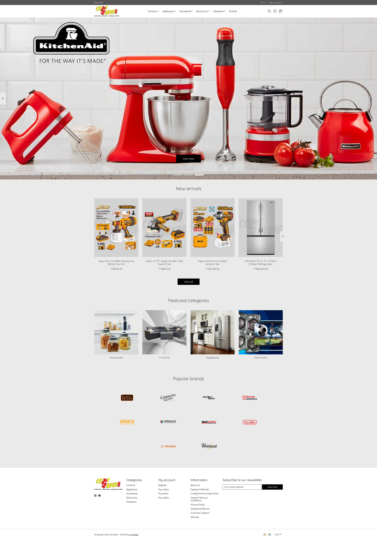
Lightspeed (134, 535)
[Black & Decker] (127, 398)
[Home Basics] (249, 398)
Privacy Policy (198, 504)
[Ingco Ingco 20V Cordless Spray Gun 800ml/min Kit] (116, 227)
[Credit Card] (269, 534)
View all (188, 281)
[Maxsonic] (209, 422)
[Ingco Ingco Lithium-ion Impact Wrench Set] (213, 227)
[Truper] (168, 447)
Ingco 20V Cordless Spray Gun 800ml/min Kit (116, 262)
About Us (195, 485)
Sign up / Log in (275, 2)
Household (116, 357)
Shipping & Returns (200, 508)
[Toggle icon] (269, 11)
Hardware (131, 501)
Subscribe (272, 487)
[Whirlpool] (209, 447)
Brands (233, 11)
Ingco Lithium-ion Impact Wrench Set (212, 262)
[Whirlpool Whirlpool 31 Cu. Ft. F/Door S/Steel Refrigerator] (261, 227)
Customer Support (200, 512)
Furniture (164, 357)
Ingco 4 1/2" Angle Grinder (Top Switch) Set (164, 262)
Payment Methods (200, 489)
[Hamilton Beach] (209, 398)
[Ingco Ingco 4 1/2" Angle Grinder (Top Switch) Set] (164, 227)
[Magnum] (168, 422)
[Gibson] (168, 398)
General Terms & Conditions (199, 499)
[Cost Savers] (106, 11)
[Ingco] (127, 422)
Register (162, 485)
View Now (188, 158)
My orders (163, 489)
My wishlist (163, 497)
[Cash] (265, 534)
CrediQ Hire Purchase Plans (204, 493)
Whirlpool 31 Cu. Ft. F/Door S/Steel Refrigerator (261, 262)
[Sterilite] (249, 422)
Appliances (212, 357)
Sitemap (195, 517)
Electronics (260, 357)
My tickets (163, 493)
